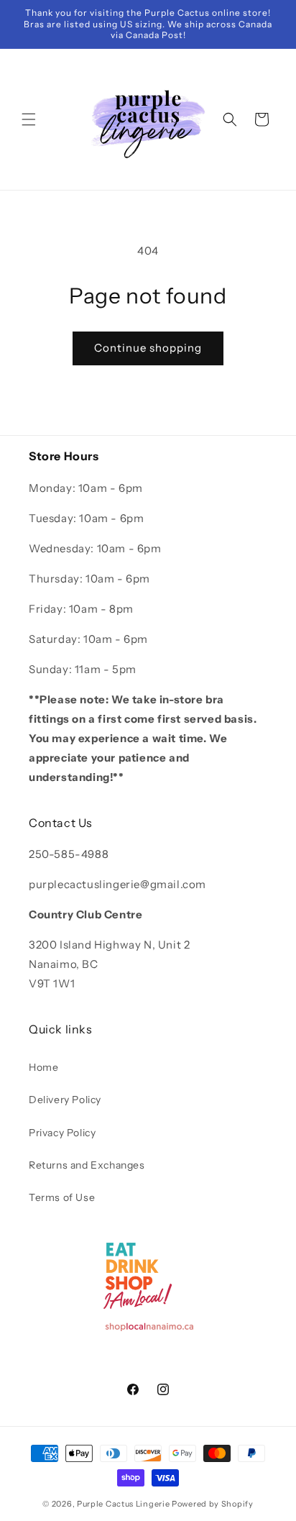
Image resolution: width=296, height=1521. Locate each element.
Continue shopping (148, 348)
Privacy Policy (62, 1132)
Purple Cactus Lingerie (123, 1504)
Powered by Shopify (213, 1504)
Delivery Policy (65, 1099)
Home (43, 1067)
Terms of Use (62, 1197)
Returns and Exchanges (87, 1165)
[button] (29, 119)
